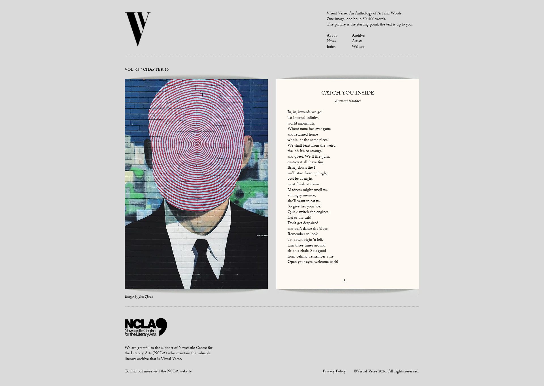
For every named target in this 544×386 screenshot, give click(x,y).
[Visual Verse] (138, 30)
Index (331, 47)
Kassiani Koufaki (348, 101)
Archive (358, 36)
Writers (358, 47)
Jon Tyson (146, 297)
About (332, 36)
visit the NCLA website (172, 371)
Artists (357, 41)
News (331, 41)
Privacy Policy (334, 371)
